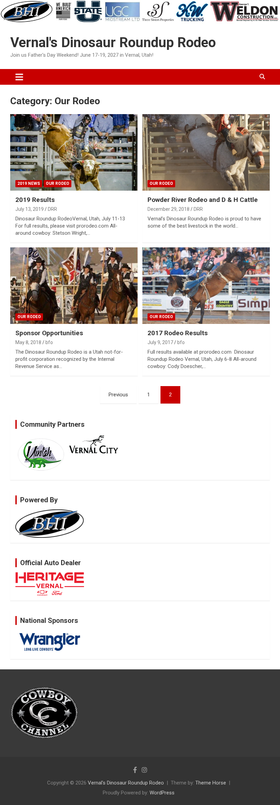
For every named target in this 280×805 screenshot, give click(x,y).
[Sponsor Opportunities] (74, 285)
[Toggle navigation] (19, 77)
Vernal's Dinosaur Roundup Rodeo (113, 43)
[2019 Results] (74, 152)
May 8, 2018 (28, 342)
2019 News (28, 183)
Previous (118, 395)
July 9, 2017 (160, 342)
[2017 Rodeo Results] (206, 285)
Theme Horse (210, 783)
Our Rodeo (57, 183)
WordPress (162, 793)
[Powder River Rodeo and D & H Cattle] (206, 152)
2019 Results (35, 200)
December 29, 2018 (169, 209)
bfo (49, 342)
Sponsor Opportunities (49, 333)
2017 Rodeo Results (178, 333)
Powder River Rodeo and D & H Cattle (203, 200)
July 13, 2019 (29, 209)
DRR (52, 209)
